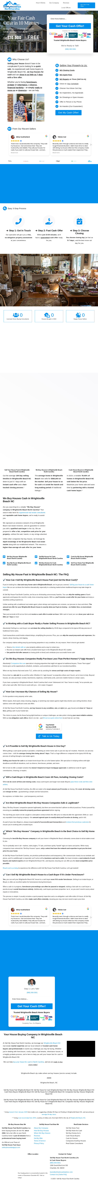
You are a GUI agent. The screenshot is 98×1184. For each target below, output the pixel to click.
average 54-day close (49, 1114)
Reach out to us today (10, 868)
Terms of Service (40, 1141)
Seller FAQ (63, 1174)
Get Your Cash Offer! (70, 26)
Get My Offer (38, 1138)
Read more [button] (14, 153)
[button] (9, 144)
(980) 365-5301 (55, 1163)
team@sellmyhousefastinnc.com (61, 1172)
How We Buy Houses (41, 1130)
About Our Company (41, 1128)
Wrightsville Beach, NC (77, 1118)
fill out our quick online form (52, 718)
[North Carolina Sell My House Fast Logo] (13, 1)
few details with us (19, 647)
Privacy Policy (39, 1143)
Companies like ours (18, 663)
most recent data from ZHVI (27, 1118)
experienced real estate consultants (32, 513)
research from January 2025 (18, 1112)
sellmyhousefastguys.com (11, 1147)
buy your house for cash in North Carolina (28, 1062)
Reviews (37, 1136)
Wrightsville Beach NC (52, 1043)
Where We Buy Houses (42, 1133)
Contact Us (54, 1174)
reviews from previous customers (77, 822)
